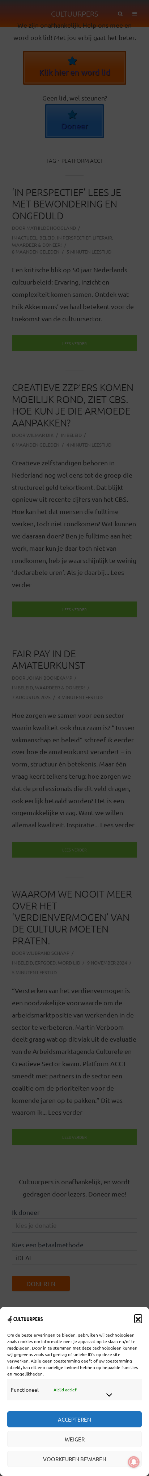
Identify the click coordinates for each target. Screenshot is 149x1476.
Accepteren (74, 1419)
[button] (138, 1318)
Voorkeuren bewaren (74, 1458)
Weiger (75, 1439)
